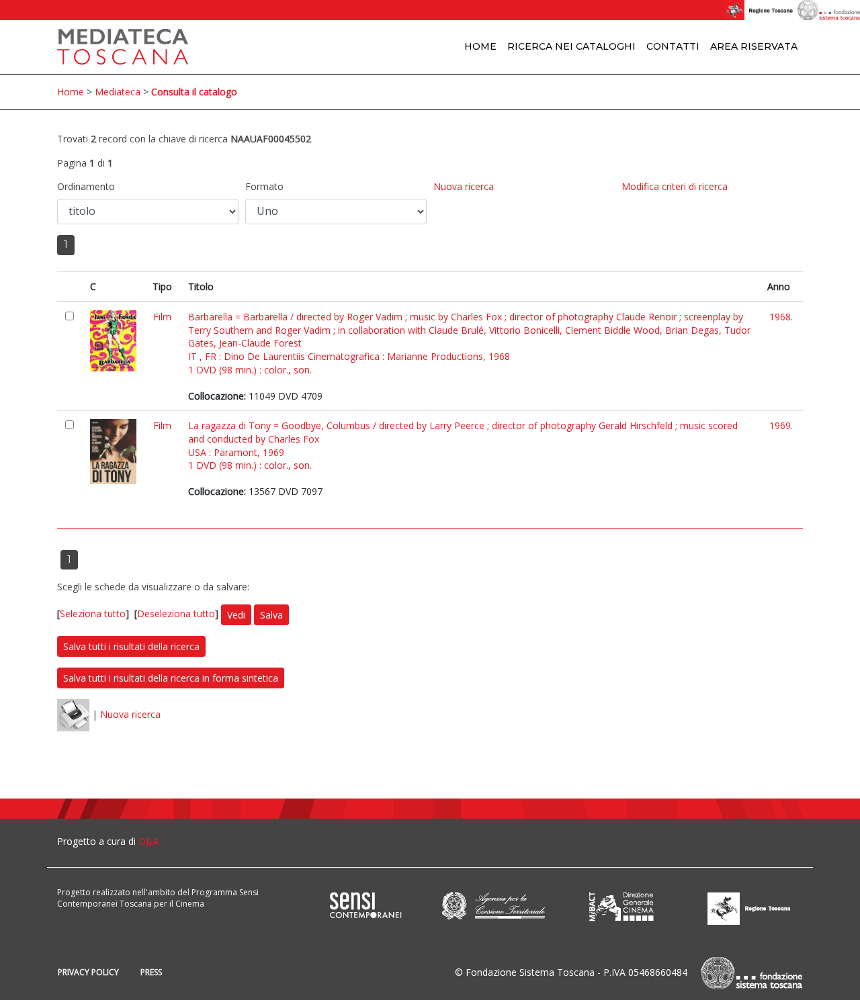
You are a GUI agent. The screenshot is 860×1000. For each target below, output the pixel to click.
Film (162, 316)
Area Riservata (754, 46)
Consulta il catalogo (194, 91)
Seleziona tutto (93, 613)
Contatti (672, 46)
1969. (781, 425)
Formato (264, 186)
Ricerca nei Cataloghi (571, 46)
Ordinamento (86, 186)
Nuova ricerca (463, 186)
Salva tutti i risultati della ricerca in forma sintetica (170, 678)
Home (480, 46)
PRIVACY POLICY (88, 972)
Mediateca (117, 91)
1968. (781, 316)
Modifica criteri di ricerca (674, 186)
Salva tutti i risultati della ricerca (131, 646)
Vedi (236, 614)
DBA (148, 841)
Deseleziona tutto (176, 613)
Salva (271, 614)
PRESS (151, 972)
